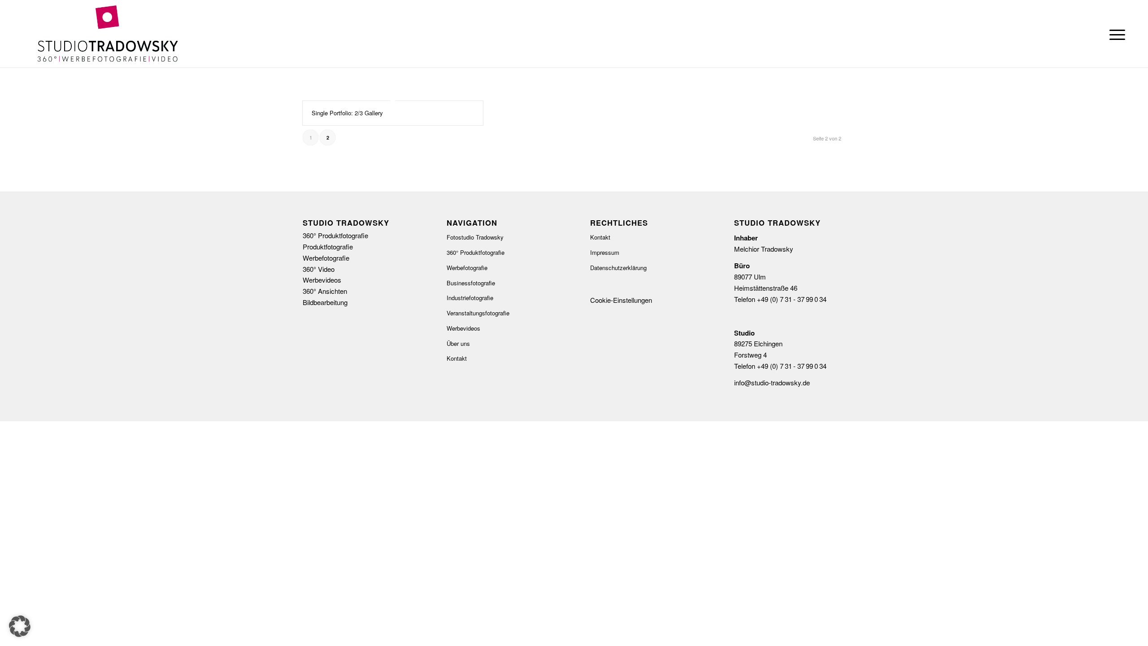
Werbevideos (463, 328)
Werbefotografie (467, 267)
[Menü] (1114, 33)
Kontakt (457, 358)
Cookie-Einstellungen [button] (621, 300)
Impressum (604, 252)
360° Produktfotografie (475, 252)
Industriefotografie (470, 297)
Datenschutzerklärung (618, 267)
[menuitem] (1114, 33)
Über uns (458, 343)
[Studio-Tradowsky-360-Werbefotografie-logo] (107, 33)
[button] (19, 626)
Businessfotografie (471, 283)
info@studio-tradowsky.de (772, 382)
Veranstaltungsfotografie (478, 313)
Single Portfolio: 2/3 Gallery (347, 113)
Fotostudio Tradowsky (475, 237)
